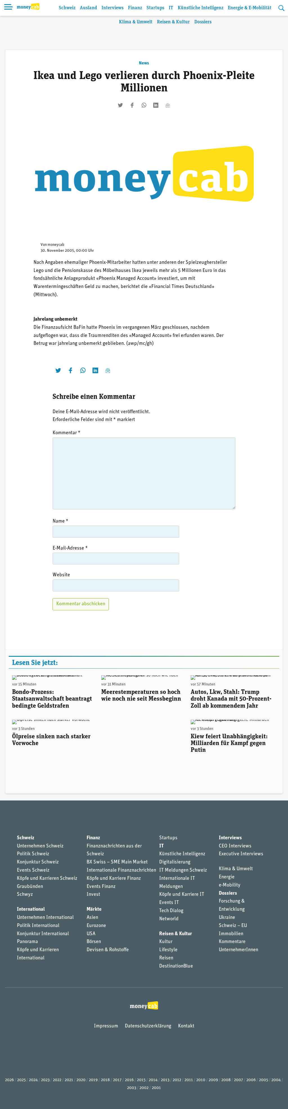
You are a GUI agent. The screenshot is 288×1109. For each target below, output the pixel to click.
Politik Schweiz (33, 854)
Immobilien (231, 934)
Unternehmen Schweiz (40, 846)
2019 (93, 1080)
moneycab (56, 245)
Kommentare (232, 941)
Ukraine (227, 917)
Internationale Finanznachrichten (121, 870)
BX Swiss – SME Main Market (117, 862)
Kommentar (66, 433)
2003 (131, 1088)
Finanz (135, 8)
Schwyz (25, 894)
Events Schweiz (33, 870)
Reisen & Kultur (173, 22)
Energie (227, 877)
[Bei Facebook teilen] (132, 105)
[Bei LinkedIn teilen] (156, 105)
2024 (33, 1080)
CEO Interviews (235, 846)
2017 (117, 1080)
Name (60, 521)
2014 (153, 1080)
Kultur (165, 941)
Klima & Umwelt (135, 22)
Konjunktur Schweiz (38, 862)
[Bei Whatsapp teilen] (144, 105)
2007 (238, 1080)
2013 (165, 1080)
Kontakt (186, 1026)
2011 (188, 1080)
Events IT (169, 902)
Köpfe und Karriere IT (181, 894)
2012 (177, 1080)
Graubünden (30, 886)
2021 (69, 1080)
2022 (57, 1080)
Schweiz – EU (233, 925)
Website (61, 575)
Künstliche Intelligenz (200, 8)
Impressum (106, 1026)
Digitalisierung (174, 862)
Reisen (166, 958)
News (144, 63)
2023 (45, 1080)
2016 (129, 1080)
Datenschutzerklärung (148, 1026)
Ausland (88, 8)
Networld (169, 919)
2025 (21, 1080)
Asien (92, 917)
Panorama (27, 941)
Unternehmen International (45, 917)
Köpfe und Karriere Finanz (114, 878)
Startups (155, 8)
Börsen (94, 941)
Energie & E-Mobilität (249, 8)
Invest (93, 894)
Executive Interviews (241, 854)
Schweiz (67, 8)
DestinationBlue (176, 966)
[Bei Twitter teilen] (120, 105)
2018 (105, 1080)
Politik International (38, 925)
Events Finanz (101, 886)
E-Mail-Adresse (70, 548)
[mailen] (167, 105)
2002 (144, 1088)
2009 (213, 1080)
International (31, 909)
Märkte (94, 909)
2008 (226, 1080)
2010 (200, 1080)
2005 (263, 1080)
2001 (156, 1088)
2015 (141, 1080)
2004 (276, 1080)
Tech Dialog (171, 911)
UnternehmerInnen (238, 950)
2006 (251, 1080)
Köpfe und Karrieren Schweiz (47, 878)
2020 (81, 1080)
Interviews (112, 8)
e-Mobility (229, 885)
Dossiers (203, 22)
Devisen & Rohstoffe (108, 950)
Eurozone (96, 925)
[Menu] (8, 8)
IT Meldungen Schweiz (183, 870)
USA (91, 934)
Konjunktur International (43, 934)
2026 (9, 1080)
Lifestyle (168, 950)
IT (171, 8)
